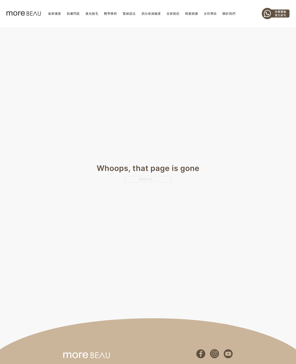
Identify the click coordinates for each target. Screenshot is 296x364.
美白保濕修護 (151, 13)
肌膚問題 (73, 13)
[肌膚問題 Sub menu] (81, 13)
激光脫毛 (91, 13)
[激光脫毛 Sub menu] (100, 13)
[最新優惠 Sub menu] (62, 13)
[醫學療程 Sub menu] (118, 13)
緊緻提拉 (129, 13)
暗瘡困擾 (191, 13)
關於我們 (228, 13)
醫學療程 (110, 13)
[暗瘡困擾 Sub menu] (199, 13)
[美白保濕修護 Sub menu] (162, 13)
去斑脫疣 (172, 13)
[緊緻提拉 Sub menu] (137, 13)
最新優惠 (54, 13)
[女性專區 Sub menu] (218, 13)
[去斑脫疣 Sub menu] (181, 13)
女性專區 (210, 13)
